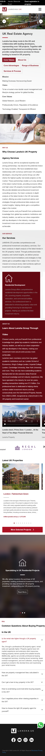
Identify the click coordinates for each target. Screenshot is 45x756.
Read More (22, 592)
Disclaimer (35, 750)
